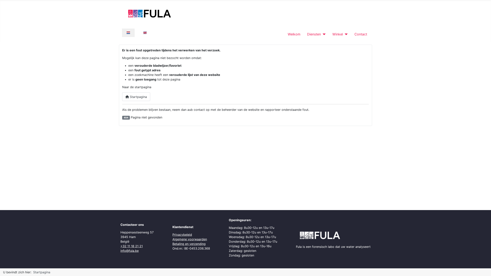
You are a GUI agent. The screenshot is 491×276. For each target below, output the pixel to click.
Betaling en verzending (189, 244)
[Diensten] (323, 34)
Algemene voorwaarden (189, 239)
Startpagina (138, 97)
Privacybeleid (182, 235)
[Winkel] (345, 34)
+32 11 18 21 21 (131, 246)
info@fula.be (129, 251)
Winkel (337, 34)
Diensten (314, 34)
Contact (360, 34)
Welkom (294, 34)
